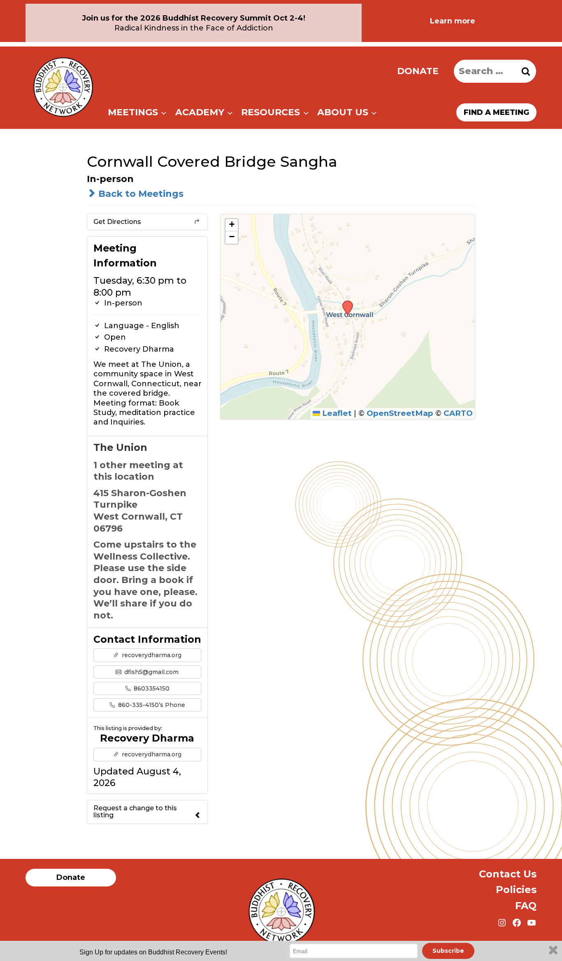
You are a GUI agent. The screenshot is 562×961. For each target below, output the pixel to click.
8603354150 (151, 688)
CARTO (458, 413)
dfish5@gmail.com (151, 672)
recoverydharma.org (150, 655)
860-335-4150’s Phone (150, 705)
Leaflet (336, 413)
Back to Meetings (139, 193)
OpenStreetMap (400, 413)
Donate (418, 71)
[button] (344, 303)
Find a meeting (496, 112)
